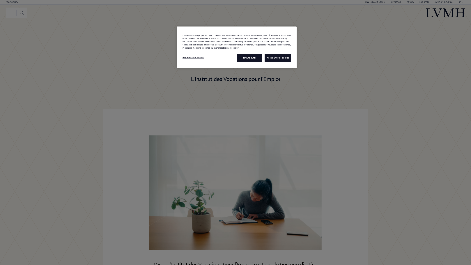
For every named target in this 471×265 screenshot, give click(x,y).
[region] (237, 47)
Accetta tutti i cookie (278, 58)
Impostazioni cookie (193, 57)
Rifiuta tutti (249, 58)
